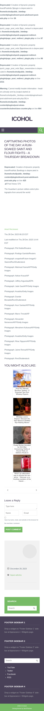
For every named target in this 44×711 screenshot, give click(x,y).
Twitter (10, 671)
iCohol (22, 119)
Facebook (11, 674)
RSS (9, 677)
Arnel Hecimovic (11, 229)
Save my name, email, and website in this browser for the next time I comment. (21, 521)
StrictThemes (27, 708)
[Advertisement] (22, 210)
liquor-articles (16, 575)
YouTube (11, 668)
